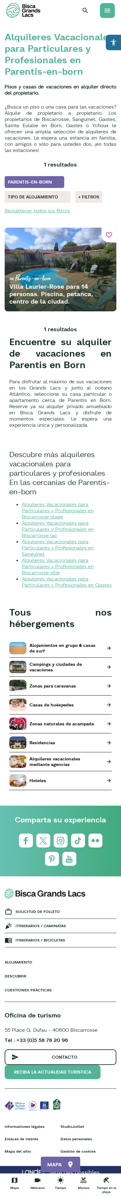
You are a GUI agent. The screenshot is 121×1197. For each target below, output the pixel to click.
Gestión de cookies (78, 1151)
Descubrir (15, 976)
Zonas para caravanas (52, 686)
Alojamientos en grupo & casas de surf (62, 648)
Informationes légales (24, 1126)
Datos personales (76, 1139)
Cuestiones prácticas (28, 990)
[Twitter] (43, 841)
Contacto (64, 1057)
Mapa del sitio (18, 1151)
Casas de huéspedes (51, 705)
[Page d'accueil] (23, 10)
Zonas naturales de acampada (61, 724)
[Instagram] (61, 841)
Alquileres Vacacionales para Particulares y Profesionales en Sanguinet (58, 547)
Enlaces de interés (21, 1139)
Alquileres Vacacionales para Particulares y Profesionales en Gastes (67, 582)
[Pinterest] (52, 859)
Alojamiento (18, 962)
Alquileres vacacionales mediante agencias (54, 761)
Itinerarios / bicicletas (40, 940)
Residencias (42, 742)
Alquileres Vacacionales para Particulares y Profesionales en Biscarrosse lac (58, 529)
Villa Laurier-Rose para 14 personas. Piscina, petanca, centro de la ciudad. (51, 294)
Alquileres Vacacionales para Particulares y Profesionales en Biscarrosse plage (58, 510)
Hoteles (37, 780)
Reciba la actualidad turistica (52, 1072)
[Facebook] (26, 841)
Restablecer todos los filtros (37, 210)
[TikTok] (78, 841)
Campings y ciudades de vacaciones (55, 667)
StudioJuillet (72, 1126)
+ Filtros (88, 197)
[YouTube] (69, 859)
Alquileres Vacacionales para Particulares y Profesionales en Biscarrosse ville (58, 566)
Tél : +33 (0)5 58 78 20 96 (36, 1040)
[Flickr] (95, 841)
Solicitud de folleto (38, 911)
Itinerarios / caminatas (41, 925)
